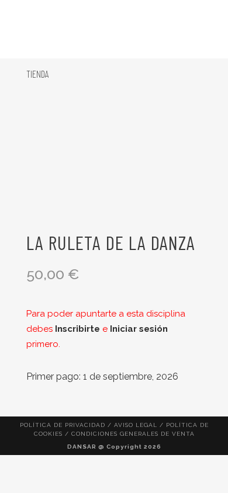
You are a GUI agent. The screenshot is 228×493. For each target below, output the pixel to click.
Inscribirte (77, 329)
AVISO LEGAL (135, 425)
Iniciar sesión (139, 329)
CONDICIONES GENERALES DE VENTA (133, 433)
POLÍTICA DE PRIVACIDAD (62, 425)
